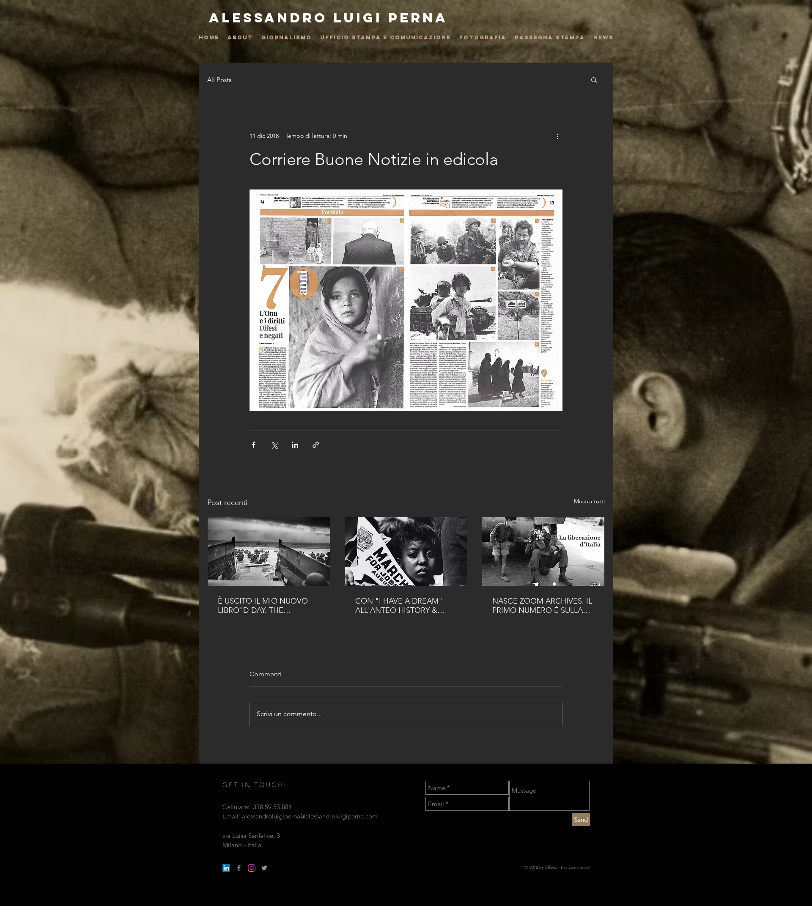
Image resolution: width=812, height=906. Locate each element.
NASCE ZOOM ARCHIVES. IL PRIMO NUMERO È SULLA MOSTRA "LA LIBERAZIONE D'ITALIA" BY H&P (542, 605)
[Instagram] (251, 868)
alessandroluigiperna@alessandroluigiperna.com (310, 816)
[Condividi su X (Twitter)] (274, 445)
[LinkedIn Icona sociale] (226, 868)
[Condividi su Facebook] (254, 445)
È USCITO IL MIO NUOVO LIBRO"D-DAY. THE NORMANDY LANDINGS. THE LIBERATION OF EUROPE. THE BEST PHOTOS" (263, 605)
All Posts (219, 80)
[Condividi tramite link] (316, 445)
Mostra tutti (589, 501)
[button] (594, 79)
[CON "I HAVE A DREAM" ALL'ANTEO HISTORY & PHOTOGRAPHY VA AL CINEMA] (406, 551)
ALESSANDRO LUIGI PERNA (328, 17)
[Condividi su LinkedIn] (295, 445)
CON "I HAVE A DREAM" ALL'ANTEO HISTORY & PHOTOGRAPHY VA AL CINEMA (398, 605)
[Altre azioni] (557, 136)
